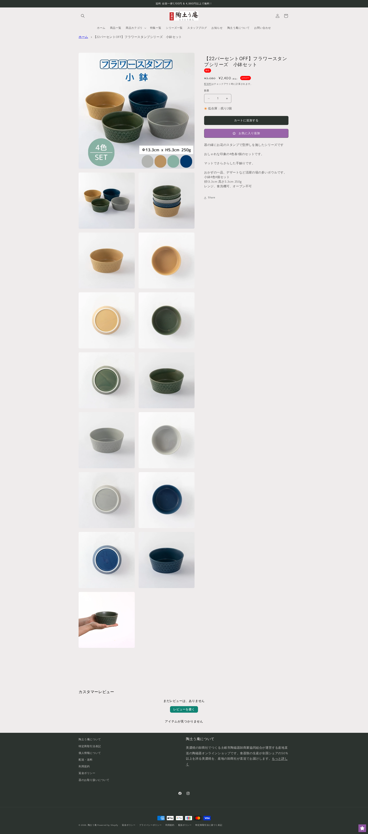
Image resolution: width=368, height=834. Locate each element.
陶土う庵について (90, 739)
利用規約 (84, 766)
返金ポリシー (87, 773)
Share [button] (211, 197)
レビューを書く (184, 709)
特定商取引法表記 (90, 746)
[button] (83, 16)
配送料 (207, 84)
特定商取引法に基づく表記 (208, 825)
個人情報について (90, 753)
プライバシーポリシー (150, 825)
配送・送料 (86, 759)
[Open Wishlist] (362, 828)
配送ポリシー (185, 825)
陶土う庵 (92, 825)
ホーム (83, 37)
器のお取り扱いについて (94, 780)
